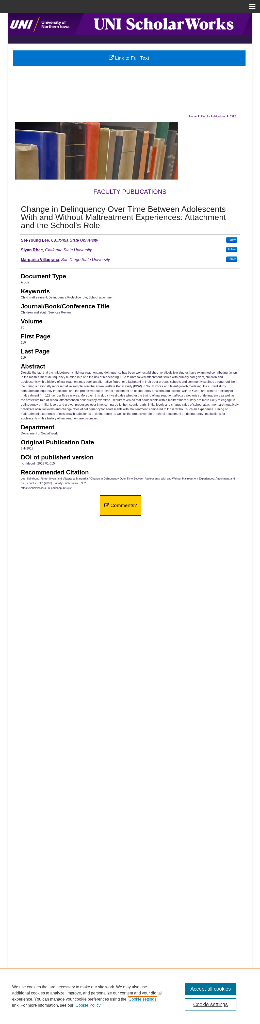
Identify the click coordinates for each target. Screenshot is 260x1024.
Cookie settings (142, 999)
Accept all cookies (210, 989)
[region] (130, 996)
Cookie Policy (88, 1005)
